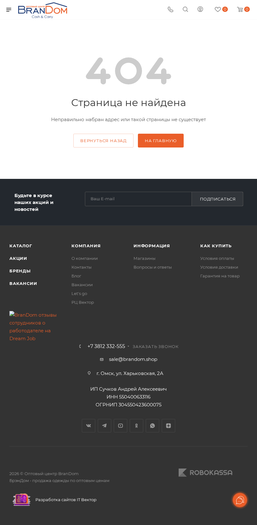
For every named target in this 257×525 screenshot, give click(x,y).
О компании (84, 258)
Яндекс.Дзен (168, 425)
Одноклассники (136, 425)
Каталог (20, 245)
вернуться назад (103, 140)
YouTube (120, 425)
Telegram (104, 425)
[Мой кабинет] (200, 10)
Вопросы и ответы (153, 267)
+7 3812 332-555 (106, 346)
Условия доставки (219, 267)
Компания (86, 245)
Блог (76, 275)
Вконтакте (88, 425)
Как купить (216, 245)
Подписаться (218, 198)
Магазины (144, 258)
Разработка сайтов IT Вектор (65, 499)
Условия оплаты (217, 258)
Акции (18, 258)
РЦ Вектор (82, 302)
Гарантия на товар (220, 275)
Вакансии (23, 283)
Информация (152, 245)
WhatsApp (152, 425)
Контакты (81, 267)
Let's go (79, 293)
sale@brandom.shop (133, 359)
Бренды (20, 270)
